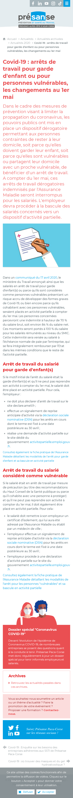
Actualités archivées (50, 39)
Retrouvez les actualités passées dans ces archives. (36, 684)
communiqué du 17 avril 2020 (36, 277)
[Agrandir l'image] (36, 245)
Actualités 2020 (20, 43)
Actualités (27, 39)
